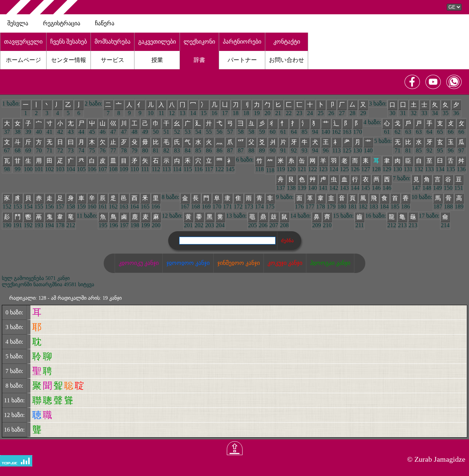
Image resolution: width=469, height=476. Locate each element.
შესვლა (17, 23)
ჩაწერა (104, 23)
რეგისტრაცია (61, 23)
